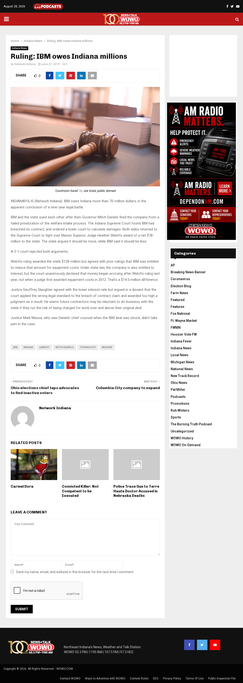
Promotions (180, 403)
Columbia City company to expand (128, 388)
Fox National (180, 313)
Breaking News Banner (188, 272)
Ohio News (179, 383)
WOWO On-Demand (186, 445)
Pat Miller (178, 389)
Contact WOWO (70, 678)
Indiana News (19, 48)
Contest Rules (139, 678)
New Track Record (185, 376)
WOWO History (182, 438)
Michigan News (182, 362)
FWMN (176, 327)
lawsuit (44, 347)
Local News (179, 355)
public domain (106, 191)
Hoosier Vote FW (184, 334)
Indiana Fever (181, 341)
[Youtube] (215, 645)
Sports (176, 417)
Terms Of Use (195, 678)
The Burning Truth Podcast (191, 424)
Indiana (28, 347)
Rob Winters (180, 410)
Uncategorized (182, 431)
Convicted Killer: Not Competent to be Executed (80, 491)
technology (88, 347)
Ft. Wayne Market (184, 321)
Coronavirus (180, 279)
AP (173, 265)
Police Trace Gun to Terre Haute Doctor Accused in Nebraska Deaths (136, 491)
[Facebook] (189, 645)
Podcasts (178, 397)
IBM (15, 347)
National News (182, 369)
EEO (156, 678)
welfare (107, 347)
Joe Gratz (89, 191)
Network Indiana (25, 64)
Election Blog (181, 286)
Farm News (179, 293)
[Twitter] (202, 645)
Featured (178, 300)
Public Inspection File (222, 678)
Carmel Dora (22, 486)
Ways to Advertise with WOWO (105, 678)
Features (177, 307)
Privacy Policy (172, 678)
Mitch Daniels (65, 347)
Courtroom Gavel (67, 191)
